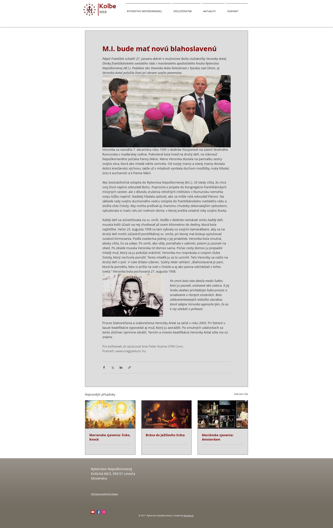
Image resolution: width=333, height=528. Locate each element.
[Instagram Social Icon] (104, 512)
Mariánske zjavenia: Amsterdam (217, 437)
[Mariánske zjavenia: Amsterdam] (223, 414)
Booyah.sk (189, 515)
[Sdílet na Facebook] (104, 367)
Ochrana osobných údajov (104, 494)
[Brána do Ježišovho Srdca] (167, 414)
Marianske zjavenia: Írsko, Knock (109, 437)
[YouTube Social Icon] (93, 512)
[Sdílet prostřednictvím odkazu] (129, 367)
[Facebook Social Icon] (98, 512)
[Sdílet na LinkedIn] (121, 367)
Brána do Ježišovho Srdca (165, 435)
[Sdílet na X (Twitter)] (112, 367)
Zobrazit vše (241, 394)
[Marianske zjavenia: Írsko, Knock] (110, 414)
